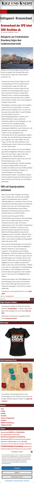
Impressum (26, 480)
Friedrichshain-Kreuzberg (12, 446)
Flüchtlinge (21, 443)
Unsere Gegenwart (7, 418)
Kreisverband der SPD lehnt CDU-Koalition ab (16, 27)
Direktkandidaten (4, 443)
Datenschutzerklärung (18, 480)
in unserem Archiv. (10, 318)
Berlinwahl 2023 (10, 296)
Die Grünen (18, 441)
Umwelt (3, 416)
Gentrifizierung (27, 446)
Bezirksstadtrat (16, 434)
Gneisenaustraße (5, 448)
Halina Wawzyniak (24, 448)
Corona (13, 441)
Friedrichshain (28, 443)
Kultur (3, 411)
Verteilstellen (12, 308)
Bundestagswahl (5, 439)
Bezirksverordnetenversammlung (13, 437)
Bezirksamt (21, 432)
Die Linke (24, 441)
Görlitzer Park (17, 448)
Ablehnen (17, 472)
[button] (31, 452)
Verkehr (3, 420)
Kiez (2, 409)
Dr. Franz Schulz (12, 443)
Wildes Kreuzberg (7, 423)
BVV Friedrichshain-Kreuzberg (19, 439)
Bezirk (15, 432)
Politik (3, 413)
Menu (3, 12)
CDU (9, 441)
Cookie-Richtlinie (8, 480)
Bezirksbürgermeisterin (6, 434)
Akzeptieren (17, 468)
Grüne (12, 448)
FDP (18, 443)
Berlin (11, 432)
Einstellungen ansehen (17, 477)
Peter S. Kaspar (14, 32)
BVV (10, 439)
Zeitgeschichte (6, 425)
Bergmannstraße (5, 432)
